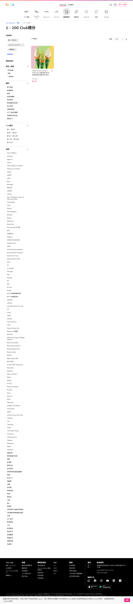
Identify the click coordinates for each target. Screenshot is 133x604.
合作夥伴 (71, 5)
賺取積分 (25, 568)
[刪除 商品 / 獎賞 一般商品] (15, 49)
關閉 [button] (127, 600)
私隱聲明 (72, 565)
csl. (54, 565)
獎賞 (18, 23)
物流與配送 (41, 565)
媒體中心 (9, 575)
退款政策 (40, 573)
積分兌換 (25, 576)
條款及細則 (73, 571)
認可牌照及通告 (74, 576)
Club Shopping (10, 23)
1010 (55, 568)
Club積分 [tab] (9, 125)
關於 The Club (10, 565)
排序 (110, 39)
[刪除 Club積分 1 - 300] (17, 40)
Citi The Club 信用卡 (12, 572)
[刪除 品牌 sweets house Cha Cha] (22, 45)
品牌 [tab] (7, 149)
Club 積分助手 (26, 574)
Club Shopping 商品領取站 (44, 569)
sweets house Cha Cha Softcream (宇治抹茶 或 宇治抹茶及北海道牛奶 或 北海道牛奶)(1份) (40, 73)
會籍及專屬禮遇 (27, 565)
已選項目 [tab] (9, 35)
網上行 (55, 571)
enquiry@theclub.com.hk (105, 570)
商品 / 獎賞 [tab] (10, 66)
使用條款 (72, 568)
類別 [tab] (7, 83)
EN (88, 567)
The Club (62, 5)
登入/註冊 (122, 5)
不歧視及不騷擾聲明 (75, 574)
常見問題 (40, 575)
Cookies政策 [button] (7, 601)
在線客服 (40, 578)
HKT (54, 574)
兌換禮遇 (25, 571)
